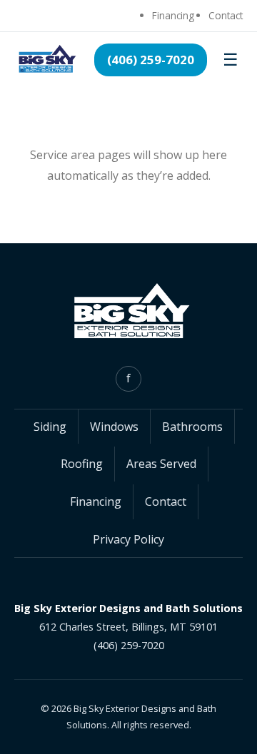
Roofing (82, 464)
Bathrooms (192, 426)
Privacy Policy (128, 539)
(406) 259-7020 (150, 59)
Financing (173, 15)
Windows (114, 426)
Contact (225, 15)
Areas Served (161, 464)
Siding (50, 426)
